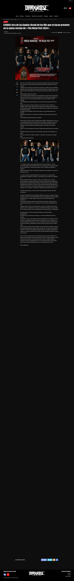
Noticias (5, 21)
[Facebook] (4, 574)
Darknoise (6, 31)
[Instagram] (8, 574)
